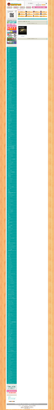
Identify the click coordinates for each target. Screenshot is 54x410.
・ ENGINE (8, 123)
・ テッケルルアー (10, 233)
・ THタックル (9, 230)
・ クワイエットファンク (10, 151)
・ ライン (8, 55)
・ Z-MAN (8, 191)
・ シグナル (9, 177)
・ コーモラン (9, 160)
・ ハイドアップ (9, 262)
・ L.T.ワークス (9, 121)
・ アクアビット (9, 81)
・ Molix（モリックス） (10, 339)
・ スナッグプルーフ (10, 204)
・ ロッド (8, 52)
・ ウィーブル (9, 102)
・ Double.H (9, 217)
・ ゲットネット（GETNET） (11, 159)
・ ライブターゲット (10, 342)
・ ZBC (8, 214)
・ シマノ (8, 183)
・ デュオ (8, 241)
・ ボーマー (9, 317)
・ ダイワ (8, 215)
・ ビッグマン (9, 275)
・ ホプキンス (9, 318)
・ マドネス (9, 326)
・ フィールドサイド (10, 278)
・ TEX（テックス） (10, 228)
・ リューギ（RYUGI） (10, 350)
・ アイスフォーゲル (10, 73)
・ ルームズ (9, 360)
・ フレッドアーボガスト (10, 297)
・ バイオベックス (10, 265)
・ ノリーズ (9, 257)
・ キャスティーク (10, 140)
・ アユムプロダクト (10, 87)
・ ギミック (9, 139)
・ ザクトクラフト (10, 167)
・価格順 (26, 21)
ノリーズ (22, 18)
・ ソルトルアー (9, 381)
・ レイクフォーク (10, 362)
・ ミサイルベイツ (10, 331)
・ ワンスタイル (9, 378)
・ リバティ (9, 357)
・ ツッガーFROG (9, 225)
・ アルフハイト (9, 86)
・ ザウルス (9, 165)
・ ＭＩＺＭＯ (9, 334)
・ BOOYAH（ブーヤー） (11, 289)
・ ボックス (9, 63)
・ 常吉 (8, 223)
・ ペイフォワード (10, 310)
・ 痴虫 (8, 220)
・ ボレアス (9, 320)
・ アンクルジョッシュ (10, 89)
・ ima (8, 76)
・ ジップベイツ (9, 180)
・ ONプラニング (9, 126)
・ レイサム (9, 365)
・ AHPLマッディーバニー (11, 92)
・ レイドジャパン (10, 368)
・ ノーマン (9, 254)
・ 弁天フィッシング (10, 315)
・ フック (8, 57)
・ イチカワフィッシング (10, 97)
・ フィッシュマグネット (10, 283)
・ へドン (8, 312)
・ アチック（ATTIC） (10, 79)
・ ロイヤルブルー (10, 373)
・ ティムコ (9, 231)
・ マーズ (8, 328)
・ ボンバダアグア (10, 323)
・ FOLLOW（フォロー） (11, 286)
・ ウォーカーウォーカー (10, 105)
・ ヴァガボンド (9, 100)
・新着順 (29, 21)
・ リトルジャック (10, 354)
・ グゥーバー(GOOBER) (10, 147)
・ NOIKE (8, 256)
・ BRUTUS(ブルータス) (10, 294)
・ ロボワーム (9, 376)
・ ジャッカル (9, 188)
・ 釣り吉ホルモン (10, 222)
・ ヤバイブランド (10, 341)
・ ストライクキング (10, 201)
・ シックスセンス (10, 178)
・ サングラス (9, 70)
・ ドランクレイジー (10, 244)
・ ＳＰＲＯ (9, 207)
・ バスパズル (9, 259)
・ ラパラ (8, 347)
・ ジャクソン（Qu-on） (10, 186)
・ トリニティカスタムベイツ (11, 246)
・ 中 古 (8, 379)
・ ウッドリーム (9, 103)
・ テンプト (9, 239)
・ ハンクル (9, 270)
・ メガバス (9, 336)
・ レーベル (9, 370)
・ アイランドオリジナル (10, 78)
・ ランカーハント (10, 349)
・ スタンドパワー (10, 196)
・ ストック (9, 206)
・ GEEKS (8, 137)
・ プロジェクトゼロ (10, 302)
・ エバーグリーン (10, 118)
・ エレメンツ (9, 113)
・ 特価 (8, 49)
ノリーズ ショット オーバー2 (29, 18)
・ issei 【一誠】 (9, 94)
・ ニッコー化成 (9, 249)
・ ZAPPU (8, 168)
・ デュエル (9, 236)
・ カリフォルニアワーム (10, 134)
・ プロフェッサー (10, 301)
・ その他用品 (9, 62)
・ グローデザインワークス (11, 152)
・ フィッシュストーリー (10, 281)
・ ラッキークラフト (10, 344)
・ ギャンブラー (9, 142)
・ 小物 (8, 60)
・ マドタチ (9, 325)
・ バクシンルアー (10, 267)
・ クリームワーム (10, 154)
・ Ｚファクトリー (10, 212)
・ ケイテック (9, 157)
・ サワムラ (9, 173)
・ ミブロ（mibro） (10, 333)
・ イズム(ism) (9, 95)
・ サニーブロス (9, 170)
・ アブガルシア (9, 84)
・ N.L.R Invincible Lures (10, 110)
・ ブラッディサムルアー (10, 292)
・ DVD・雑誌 (9, 68)
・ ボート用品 (9, 71)
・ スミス (8, 198)
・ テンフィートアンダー (10, 238)
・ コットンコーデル (10, 162)
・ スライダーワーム (10, 209)
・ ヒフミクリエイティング (11, 273)
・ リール (8, 54)
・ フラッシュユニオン (10, 291)
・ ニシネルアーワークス (10, 247)
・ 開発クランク (9, 129)
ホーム (19, 18)
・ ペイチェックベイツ (10, 309)
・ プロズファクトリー (10, 304)
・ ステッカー (9, 65)
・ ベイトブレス (9, 307)
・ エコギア (9, 115)
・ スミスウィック (10, 199)
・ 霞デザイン (9, 131)
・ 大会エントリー (10, 47)
